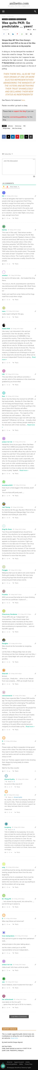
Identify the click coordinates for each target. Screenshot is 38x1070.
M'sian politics (12, 19)
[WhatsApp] (22, 34)
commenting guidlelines (18, 117)
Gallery (21, 1064)
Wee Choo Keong (16, 128)
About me (9, 1062)
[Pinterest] (17, 34)
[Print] (31, 34)
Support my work (19, 1062)
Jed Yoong (6, 507)
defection (10, 126)
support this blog (20, 111)
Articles (28, 1062)
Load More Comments (19, 1016)
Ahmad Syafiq (9, 779)
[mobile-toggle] (3, 11)
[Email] (26, 34)
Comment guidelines (11, 1064)
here (23, 100)
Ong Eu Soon (7, 529)
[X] (8, 34)
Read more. (14, 1038)
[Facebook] (4, 34)
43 (35, 29)
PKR (24, 126)
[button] (35, 11)
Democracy (10, 16)
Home (3, 16)
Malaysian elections (21, 19)
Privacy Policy (28, 1064)
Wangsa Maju (6, 128)
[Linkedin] (13, 34)
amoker (5, 275)
